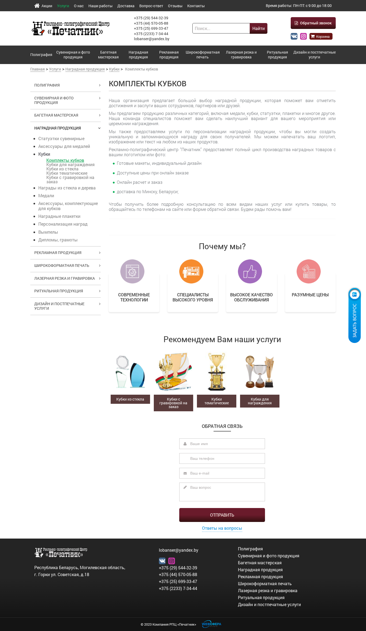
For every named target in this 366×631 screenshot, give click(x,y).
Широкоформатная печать (203, 54)
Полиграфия (41, 54)
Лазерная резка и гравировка (241, 54)
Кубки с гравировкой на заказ (70, 179)
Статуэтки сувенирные (61, 138)
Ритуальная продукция (277, 54)
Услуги (63, 5)
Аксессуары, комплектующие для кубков (68, 205)
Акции (47, 5)
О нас (79, 5)
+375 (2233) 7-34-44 (151, 33)
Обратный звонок (315, 22)
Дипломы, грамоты (58, 239)
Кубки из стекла (62, 168)
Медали (46, 195)
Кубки (44, 154)
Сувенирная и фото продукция (73, 54)
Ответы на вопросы (222, 528)
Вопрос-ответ (151, 5)
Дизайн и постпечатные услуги (314, 54)
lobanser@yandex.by (151, 38)
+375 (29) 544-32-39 (151, 17)
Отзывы (175, 5)
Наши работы (100, 5)
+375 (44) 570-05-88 (151, 23)
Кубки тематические (66, 173)
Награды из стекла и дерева (67, 188)
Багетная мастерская (108, 54)
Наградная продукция (138, 54)
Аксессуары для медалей (64, 146)
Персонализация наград (63, 224)
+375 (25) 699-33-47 (151, 28)
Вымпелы (48, 232)
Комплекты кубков (65, 160)
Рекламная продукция (169, 54)
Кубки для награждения (70, 164)
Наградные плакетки (59, 216)
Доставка (126, 5)
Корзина (322, 36)
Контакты (196, 5)
